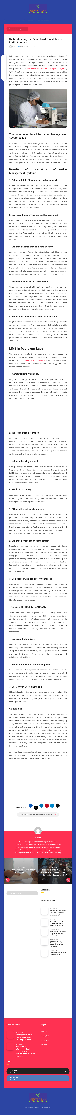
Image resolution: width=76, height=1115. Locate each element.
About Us (44, 1032)
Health (11, 20)
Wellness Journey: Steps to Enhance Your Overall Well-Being (58, 933)
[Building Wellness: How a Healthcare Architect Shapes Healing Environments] (44, 911)
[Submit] (26, 29)
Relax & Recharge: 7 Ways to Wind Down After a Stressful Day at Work (58, 923)
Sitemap (44, 1045)
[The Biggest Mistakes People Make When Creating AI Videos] (10, 1035)
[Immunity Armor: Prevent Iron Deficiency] (44, 953)
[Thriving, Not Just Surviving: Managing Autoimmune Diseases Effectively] (44, 941)
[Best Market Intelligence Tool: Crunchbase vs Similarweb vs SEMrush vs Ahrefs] (10, 1046)
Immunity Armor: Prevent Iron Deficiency (58, 953)
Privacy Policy (45, 1036)
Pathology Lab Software (34, 360)
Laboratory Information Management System (46, 69)
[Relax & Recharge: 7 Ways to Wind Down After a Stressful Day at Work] (44, 922)
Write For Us (45, 1040)
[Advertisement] (38, 415)
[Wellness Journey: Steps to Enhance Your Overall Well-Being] (44, 932)
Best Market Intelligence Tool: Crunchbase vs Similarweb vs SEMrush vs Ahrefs (25, 1051)
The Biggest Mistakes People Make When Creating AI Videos (25, 1037)
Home (6, 20)
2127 (34, 46)
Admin (38, 838)
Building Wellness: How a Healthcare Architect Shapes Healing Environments (58, 913)
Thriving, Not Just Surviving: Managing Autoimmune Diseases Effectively (57, 943)
